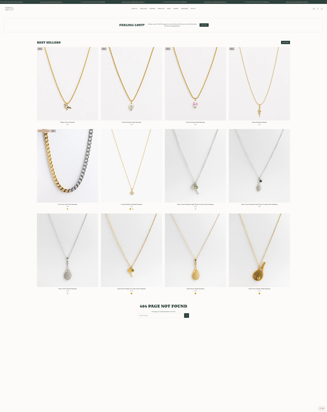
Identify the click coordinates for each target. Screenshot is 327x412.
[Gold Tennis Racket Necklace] (195, 250)
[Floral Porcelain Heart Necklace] (131, 84)
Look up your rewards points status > (51, 2)
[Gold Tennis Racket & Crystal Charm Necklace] (131, 250)
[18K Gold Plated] (130, 209)
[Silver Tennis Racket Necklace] (67, 250)
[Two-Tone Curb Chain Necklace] (67, 166)
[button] (134, 8)
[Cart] (322, 8)
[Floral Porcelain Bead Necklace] (195, 84)
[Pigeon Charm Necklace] (67, 84)
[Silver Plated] (133, 209)
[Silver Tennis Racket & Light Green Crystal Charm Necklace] (195, 166)
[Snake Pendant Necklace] (259, 84)
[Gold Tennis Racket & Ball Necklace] (259, 250)
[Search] (186, 315)
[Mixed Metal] (67, 209)
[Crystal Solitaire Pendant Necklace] (131, 166)
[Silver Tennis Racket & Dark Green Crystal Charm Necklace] (259, 166)
